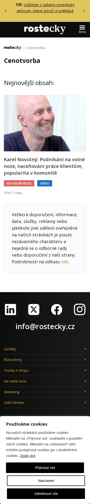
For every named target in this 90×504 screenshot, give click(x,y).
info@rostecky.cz (45, 326)
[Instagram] (79, 309)
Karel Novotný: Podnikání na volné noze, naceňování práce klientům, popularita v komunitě (44, 166)
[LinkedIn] (10, 309)
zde (64, 261)
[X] (33, 309)
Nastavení (46, 480)
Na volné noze (19, 183)
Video (44, 183)
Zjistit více (28, 455)
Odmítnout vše (46, 493)
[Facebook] (56, 309)
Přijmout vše (45, 467)
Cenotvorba (36, 47)
